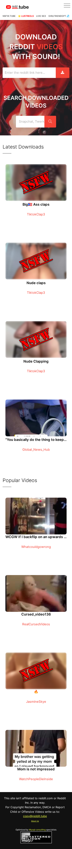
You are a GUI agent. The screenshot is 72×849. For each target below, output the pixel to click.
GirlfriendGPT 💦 (58, 16)
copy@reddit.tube (35, 816)
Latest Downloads (23, 147)
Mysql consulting (37, 829)
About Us (35, 821)
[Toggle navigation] (67, 5)
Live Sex (41, 16)
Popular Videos (20, 480)
